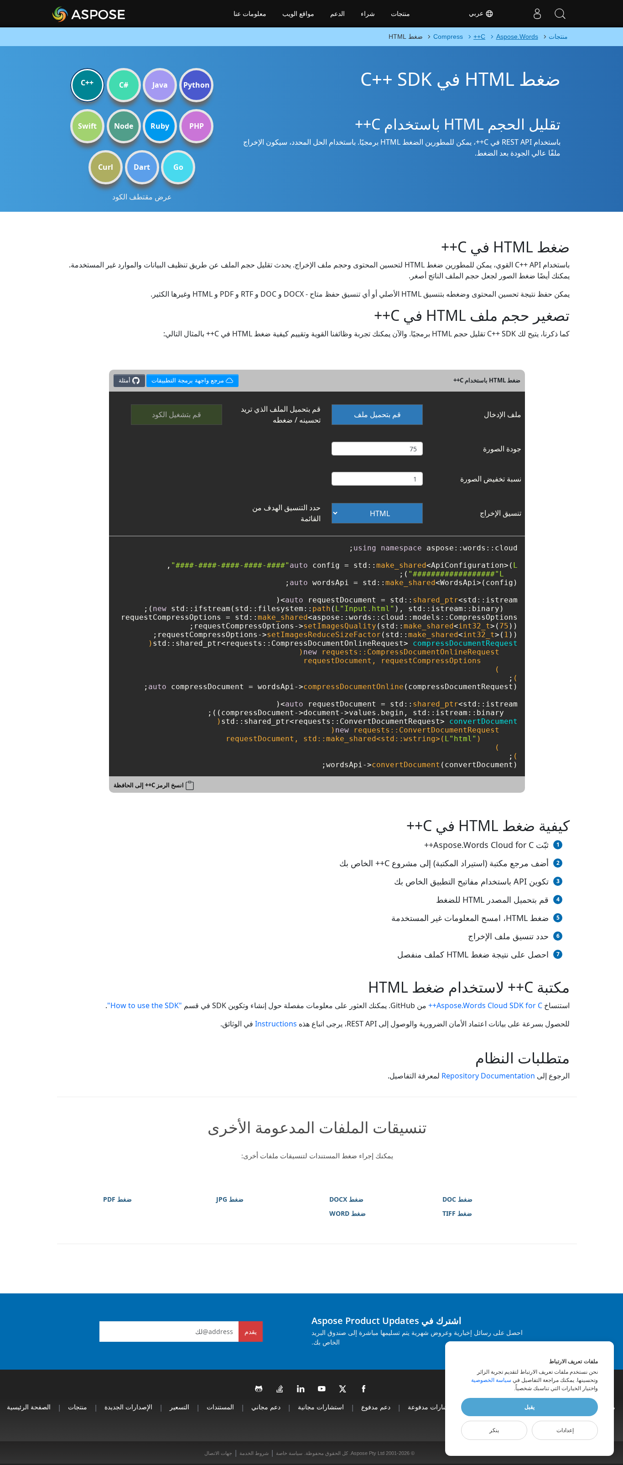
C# (123, 85)
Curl (105, 167)
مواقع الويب (298, 13)
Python (196, 85)
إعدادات (565, 1430)
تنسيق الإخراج (500, 513)
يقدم (250, 1331)
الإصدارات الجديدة (128, 1406)
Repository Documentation (488, 1076)
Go (178, 167)
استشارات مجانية (321, 1406)
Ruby (160, 126)
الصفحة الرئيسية (29, 1406)
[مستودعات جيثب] (259, 1389)
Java (160, 85)
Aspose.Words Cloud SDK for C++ (485, 1005)
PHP (196, 126)
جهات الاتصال (218, 1453)
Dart (142, 167)
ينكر (494, 1430)
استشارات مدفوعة (432, 1406)
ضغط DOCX (346, 1199)
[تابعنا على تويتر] (343, 1389)
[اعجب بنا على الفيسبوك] (364, 1389)
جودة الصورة (502, 449)
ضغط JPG (230, 1199)
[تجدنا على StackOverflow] (280, 1389)
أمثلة (125, 380)
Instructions (276, 1024)
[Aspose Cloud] (113, 13)
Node (123, 126)
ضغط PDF (117, 1199)
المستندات (220, 1406)
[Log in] (537, 13)
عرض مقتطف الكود (142, 197)
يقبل (529, 1407)
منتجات (400, 13)
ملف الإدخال (502, 414)
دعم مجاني (265, 1406)
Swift (87, 126)
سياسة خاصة (289, 1453)
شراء (368, 13)
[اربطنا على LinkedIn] (301, 1389)
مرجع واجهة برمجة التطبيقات (187, 379)
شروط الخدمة (254, 1453)
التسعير (179, 1406)
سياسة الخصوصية (491, 1380)
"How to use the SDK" (144, 1005)
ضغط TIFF (457, 1213)
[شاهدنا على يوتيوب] (322, 1389)
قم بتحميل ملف (377, 414)
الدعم (337, 13)
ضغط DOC (457, 1199)
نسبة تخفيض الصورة (490, 479)
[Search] (560, 13)
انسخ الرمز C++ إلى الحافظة (149, 785)
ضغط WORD (347, 1213)
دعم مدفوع (375, 1406)
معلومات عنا (250, 13)
